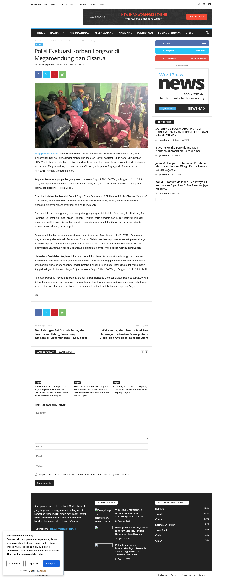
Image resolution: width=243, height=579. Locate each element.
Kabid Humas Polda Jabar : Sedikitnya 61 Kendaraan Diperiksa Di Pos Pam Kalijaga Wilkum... (181, 185)
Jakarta (159, 514)
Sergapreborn (42, 153)
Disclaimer (162, 575)
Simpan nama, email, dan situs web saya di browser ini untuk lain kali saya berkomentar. (84, 474)
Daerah (55, 33)
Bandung (159, 508)
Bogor (47, 41)
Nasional (125, 33)
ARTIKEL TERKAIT (45, 351)
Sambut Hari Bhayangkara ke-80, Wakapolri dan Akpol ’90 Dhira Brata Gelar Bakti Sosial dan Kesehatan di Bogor (51, 391)
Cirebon (159, 535)
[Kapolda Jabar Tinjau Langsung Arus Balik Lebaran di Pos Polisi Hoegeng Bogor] (130, 370)
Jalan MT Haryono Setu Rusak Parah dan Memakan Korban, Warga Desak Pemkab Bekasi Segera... (181, 166)
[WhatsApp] (62, 74)
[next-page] (146, 352)
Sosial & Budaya (169, 33)
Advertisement (188, 575)
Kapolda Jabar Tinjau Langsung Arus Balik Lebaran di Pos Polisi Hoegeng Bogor (130, 389)
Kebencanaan (103, 33)
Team (101, 4)
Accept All (51, 563)
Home (83, 4)
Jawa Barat (161, 530)
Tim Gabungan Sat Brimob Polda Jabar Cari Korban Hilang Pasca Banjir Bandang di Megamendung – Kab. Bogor (61, 333)
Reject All (33, 563)
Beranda (38, 41)
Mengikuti (200, 50)
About (92, 4)
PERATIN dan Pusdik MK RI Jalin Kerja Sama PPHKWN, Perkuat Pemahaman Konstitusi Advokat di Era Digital (91, 391)
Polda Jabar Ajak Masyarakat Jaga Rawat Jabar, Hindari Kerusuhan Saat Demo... (131, 531)
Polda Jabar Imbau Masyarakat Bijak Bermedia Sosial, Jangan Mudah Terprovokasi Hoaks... (130, 549)
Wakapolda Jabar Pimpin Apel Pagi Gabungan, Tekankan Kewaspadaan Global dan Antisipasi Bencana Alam (124, 333)
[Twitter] (46, 74)
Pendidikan (145, 33)
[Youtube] (210, 4)
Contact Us (204, 575)
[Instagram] (199, 4)
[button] (207, 33)
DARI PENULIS (65, 351)
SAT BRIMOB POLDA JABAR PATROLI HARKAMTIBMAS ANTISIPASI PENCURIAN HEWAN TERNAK (181, 132)
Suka (203, 43)
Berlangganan (198, 58)
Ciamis (158, 519)
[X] (204, 4)
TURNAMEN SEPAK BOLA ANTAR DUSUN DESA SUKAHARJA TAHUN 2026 (129, 513)
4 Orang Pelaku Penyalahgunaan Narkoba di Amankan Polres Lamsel (178, 149)
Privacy (174, 575)
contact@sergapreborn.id (63, 529)
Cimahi (158, 540)
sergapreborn (48, 64)
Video (190, 33)
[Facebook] (193, 4)
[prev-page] (142, 352)
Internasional (79, 33)
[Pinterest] (54, 74)
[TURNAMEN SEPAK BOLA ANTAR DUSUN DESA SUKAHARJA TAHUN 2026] (104, 515)
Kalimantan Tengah (165, 524)
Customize (14, 563)
